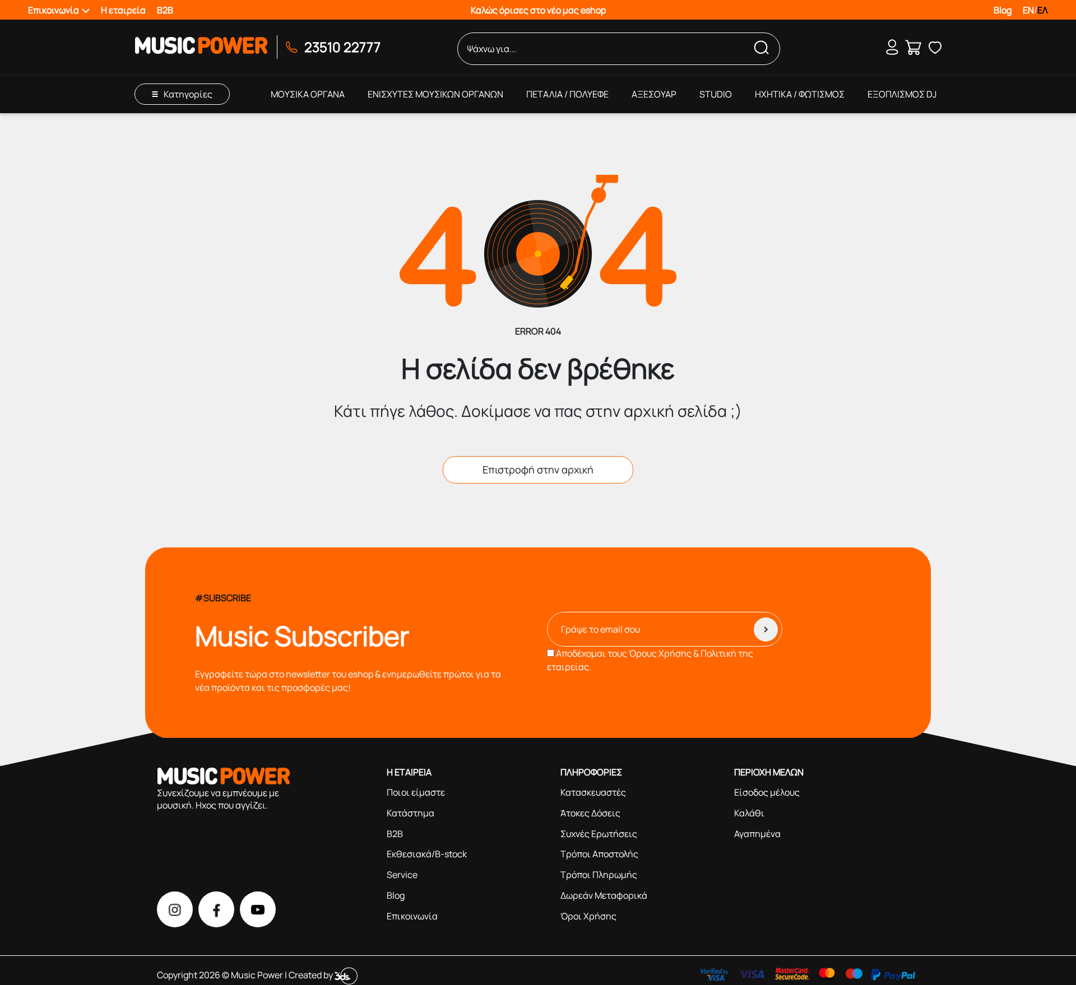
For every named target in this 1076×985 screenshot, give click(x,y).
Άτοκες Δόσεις (590, 813)
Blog (1003, 10)
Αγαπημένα (757, 834)
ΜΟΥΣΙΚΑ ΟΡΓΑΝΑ (308, 94)
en (1028, 10)
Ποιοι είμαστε (416, 792)
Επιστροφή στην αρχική (538, 469)
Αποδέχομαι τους (650, 660)
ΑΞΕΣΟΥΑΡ (654, 94)
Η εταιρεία (123, 10)
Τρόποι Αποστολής (599, 854)
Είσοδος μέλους (767, 792)
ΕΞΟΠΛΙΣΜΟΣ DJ (902, 94)
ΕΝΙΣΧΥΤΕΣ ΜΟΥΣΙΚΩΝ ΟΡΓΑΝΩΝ (435, 94)
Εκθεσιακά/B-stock (427, 854)
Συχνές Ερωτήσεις (598, 834)
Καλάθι (749, 813)
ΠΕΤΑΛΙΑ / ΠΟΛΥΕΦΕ (567, 94)
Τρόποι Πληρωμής (598, 874)
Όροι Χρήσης (588, 916)
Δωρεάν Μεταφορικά (603, 895)
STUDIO (715, 94)
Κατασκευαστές (593, 792)
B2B (165, 10)
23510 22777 (342, 47)
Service (402, 874)
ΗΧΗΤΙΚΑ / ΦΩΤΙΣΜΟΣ (800, 94)
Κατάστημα (410, 813)
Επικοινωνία (412, 916)
